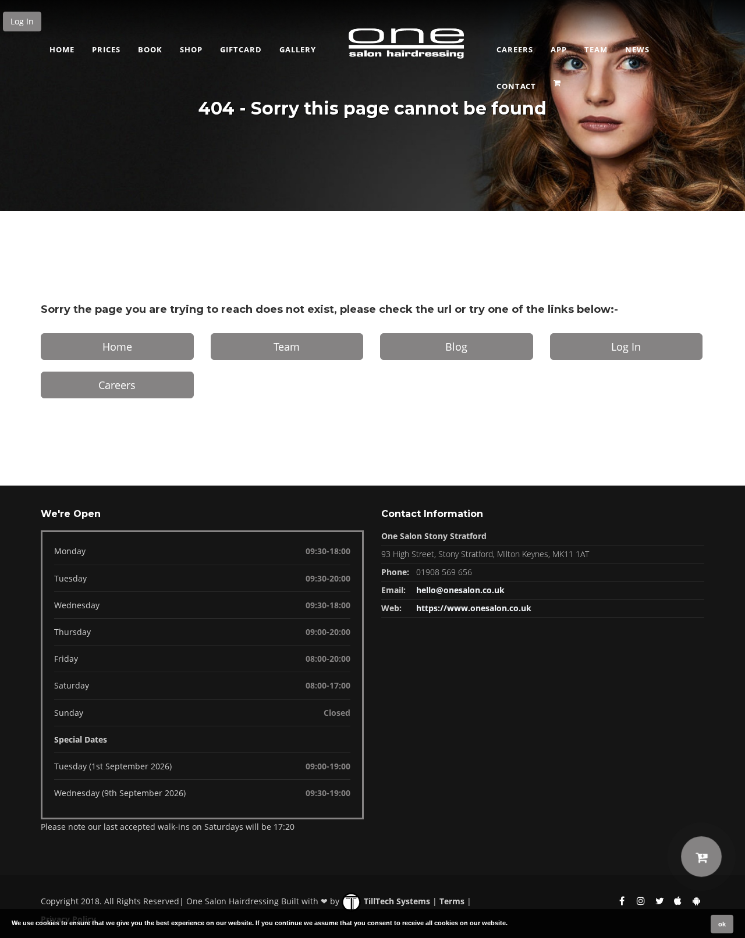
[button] (558, 79)
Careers (514, 49)
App (559, 49)
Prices (106, 49)
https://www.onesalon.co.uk (473, 608)
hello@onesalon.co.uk (460, 589)
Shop (191, 49)
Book (150, 49)
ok (722, 924)
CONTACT (516, 86)
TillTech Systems (395, 901)
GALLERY (297, 49)
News (637, 49)
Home (61, 49)
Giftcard (241, 49)
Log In (22, 21)
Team (596, 49)
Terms (451, 901)
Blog (456, 347)
